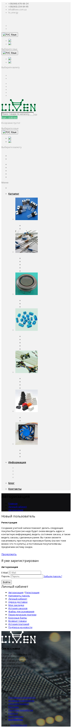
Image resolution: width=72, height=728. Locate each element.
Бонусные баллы (17, 617)
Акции (18, 477)
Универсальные (31, 420)
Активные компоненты (28, 222)
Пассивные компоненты (28, 255)
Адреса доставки (17, 602)
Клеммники (28, 336)
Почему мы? (22, 474)
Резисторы (28, 261)
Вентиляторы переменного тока (40, 450)
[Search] (35, 114)
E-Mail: (4, 572)
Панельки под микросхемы (37, 339)
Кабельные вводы (32, 417)
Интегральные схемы (34, 228)
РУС (18, 40)
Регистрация (32, 592)
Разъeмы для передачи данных (40, 342)
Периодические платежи (22, 614)
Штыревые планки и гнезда (38, 349)
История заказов (17, 608)
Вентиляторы (22, 447)
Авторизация (15, 509)
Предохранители (32, 267)
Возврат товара (17, 621)
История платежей (18, 624)
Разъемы (20, 333)
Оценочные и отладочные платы (41, 378)
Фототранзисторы (32, 306)
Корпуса (20, 414)
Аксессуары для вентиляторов (39, 456)
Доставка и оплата (26, 471)
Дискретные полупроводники (39, 225)
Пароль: (5, 576)
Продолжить (9, 554)
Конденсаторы (30, 258)
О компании (22, 467)
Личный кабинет (17, 598)
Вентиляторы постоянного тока (40, 453)
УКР (18, 44)
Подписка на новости (20, 627)
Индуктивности (31, 270)
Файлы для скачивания (21, 611)
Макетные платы (32, 384)
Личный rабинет (17, 506)
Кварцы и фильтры (33, 264)
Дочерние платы (31, 388)
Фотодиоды (29, 303)
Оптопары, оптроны (33, 300)
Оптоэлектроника (25, 297)
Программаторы (31, 381)
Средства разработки (27, 375)
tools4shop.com (18, 725)
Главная (12, 503)
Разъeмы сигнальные (34, 345)
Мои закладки (16, 605)
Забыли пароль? (53, 576)
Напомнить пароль (19, 595)
